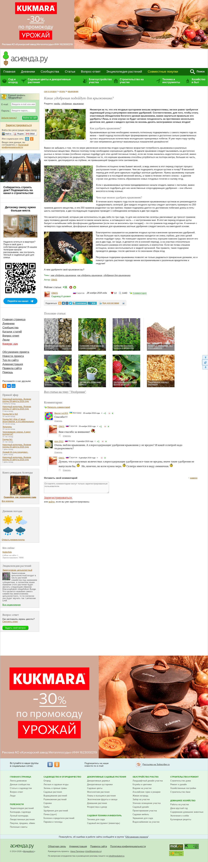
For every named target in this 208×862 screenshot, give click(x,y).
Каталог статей (12, 331)
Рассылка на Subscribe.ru (156, 764)
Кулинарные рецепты (180, 819)
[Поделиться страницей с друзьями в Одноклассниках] (59, 303)
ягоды (62, 91)
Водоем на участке (142, 788)
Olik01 (54, 279)
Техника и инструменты (171, 81)
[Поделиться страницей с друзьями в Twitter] (70, 303)
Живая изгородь (141, 795)
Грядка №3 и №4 (10, 414)
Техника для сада (96, 819)
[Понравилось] (112, 413)
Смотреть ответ (10, 621)
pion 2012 (58, 441)
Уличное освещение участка (147, 803)
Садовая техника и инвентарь (104, 815)
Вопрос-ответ (91, 71)
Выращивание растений (55, 795)
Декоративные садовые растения (106, 777)
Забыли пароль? (9, 118)
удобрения (66, 103)
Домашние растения (97, 803)
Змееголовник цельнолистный (17, 570)
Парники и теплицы (53, 822)
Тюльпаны (7, 427)
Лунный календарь (19, 815)
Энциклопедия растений (124, 71)
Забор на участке (141, 799)
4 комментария (140, 293)
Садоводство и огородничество (62, 777)
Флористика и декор (97, 807)
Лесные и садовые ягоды (56, 784)
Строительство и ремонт (184, 777)
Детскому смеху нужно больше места (20, 209)
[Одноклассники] (4, 386)
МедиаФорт (28, 851)
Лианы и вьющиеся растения (101, 795)
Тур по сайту (10, 360)
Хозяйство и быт (198, 81)
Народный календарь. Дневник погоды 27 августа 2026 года (16, 407)
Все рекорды (8, 501)
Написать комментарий (58, 407)
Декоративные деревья (98, 780)
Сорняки (48, 803)
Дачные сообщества (20, 784)
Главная (9, 71)
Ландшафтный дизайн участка (148, 780)
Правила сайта (12, 368)
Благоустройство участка (100, 81)
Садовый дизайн (141, 807)
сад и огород (50, 91)
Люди (6, 339)
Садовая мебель (141, 814)
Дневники (28, 71)
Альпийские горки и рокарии (146, 792)
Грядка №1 (7, 439)
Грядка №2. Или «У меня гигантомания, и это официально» (18, 420)
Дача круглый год (179, 808)
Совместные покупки (163, 71)
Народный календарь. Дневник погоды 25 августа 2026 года (16, 458)
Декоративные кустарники (100, 784)
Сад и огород (13, 81)
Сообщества (50, 71)
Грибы (46, 807)
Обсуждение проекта (15, 352)
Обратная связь (57, 846)
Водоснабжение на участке (146, 822)
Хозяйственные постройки (183, 788)
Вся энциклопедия (11, 605)
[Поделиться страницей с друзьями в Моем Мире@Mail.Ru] (66, 303)
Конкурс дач (10, 343)
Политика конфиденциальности (128, 846)
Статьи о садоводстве (21, 788)
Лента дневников (18, 780)
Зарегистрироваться (58, 497)
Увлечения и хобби (179, 815)
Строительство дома (180, 780)
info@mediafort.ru (116, 856)
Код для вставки (111, 303)
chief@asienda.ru (93, 851)
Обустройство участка (146, 777)
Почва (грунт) (50, 814)
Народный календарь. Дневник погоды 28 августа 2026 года (16, 400)
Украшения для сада (143, 818)
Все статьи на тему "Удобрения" (65, 392)
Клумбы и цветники (142, 784)
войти (52, 501)
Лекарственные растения (22, 819)
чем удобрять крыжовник (63, 275)
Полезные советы (18, 827)
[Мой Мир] (13, 386)
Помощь (7, 372)
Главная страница (13, 319)
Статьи (70, 71)
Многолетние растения (98, 792)
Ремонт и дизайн (178, 784)
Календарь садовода (20, 812)
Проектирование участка (145, 810)
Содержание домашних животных (186, 812)
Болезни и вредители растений (59, 818)
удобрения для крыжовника (117, 275)
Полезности (17, 804)
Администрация (12, 364)
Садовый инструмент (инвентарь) (103, 823)
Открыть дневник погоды (13, 540)
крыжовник (73, 91)
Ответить (58, 421)
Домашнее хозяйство (182, 800)
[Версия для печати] (123, 303)
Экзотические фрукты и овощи (102, 799)
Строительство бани (180, 792)
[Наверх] (205, 357)
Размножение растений (55, 799)
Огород (47, 780)
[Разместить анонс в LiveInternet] (79, 303)
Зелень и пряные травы (55, 788)
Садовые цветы (94, 788)
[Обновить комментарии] (205, 362)
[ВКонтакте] (9, 386)
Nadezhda (7, 552)
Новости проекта (13, 356)
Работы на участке (179, 804)
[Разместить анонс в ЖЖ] (92, 303)
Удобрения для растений (56, 810)
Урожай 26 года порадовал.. (15, 452)
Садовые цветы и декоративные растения (49, 81)
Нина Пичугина (77, 851)
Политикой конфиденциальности (15, 146)
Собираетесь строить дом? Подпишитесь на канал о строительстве (18, 190)
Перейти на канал (17, 301)
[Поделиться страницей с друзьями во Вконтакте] (63, 303)
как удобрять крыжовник (89, 275)
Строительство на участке (132, 81)
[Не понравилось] (109, 413)
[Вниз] (205, 367)
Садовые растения (53, 792)
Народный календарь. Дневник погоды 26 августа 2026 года (16, 446)
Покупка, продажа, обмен (22, 823)
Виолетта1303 (61, 413)
